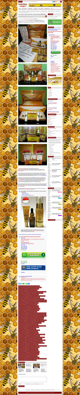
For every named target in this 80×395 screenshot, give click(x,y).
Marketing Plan (47, 8)
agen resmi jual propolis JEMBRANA (23, 294)
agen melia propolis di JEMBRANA (41, 291)
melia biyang (32, 231)
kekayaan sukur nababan (51, 144)
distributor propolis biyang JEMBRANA (24, 310)
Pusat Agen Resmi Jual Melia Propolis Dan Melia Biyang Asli (46, 392)
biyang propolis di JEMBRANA (42, 300)
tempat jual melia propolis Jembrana (23, 354)
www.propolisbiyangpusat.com (23, 169)
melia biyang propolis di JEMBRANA (23, 324)
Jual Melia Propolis (41, 183)
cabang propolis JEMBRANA (22, 304)
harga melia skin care (51, 154)
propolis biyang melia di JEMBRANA (23, 340)
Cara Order (35, 8)
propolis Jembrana (21, 341)
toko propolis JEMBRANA (32, 360)
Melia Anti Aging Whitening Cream (27, 195)
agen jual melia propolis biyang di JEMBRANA (25, 287)
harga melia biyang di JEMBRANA (32, 311)
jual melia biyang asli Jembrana (32, 314)
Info (52, 8)
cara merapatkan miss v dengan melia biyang (54, 152)
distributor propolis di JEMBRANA (34, 310)
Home (20, 8)
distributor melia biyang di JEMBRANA (24, 307)
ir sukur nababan (50, 148)
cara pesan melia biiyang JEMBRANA (32, 304)
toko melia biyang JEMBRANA (23, 358)
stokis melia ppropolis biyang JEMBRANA (33, 347)
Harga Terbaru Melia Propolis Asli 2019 (56, 159)
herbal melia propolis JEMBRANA (23, 314)
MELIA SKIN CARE (25, 191)
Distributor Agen (33, 183)
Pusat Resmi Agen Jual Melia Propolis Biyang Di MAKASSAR (56, 207)
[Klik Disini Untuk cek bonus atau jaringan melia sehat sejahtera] (55, 81)
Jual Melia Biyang (39, 179)
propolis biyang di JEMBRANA (30, 338)
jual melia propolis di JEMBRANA (23, 317)
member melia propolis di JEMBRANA (34, 327)
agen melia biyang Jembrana (32, 291)
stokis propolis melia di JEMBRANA (33, 350)
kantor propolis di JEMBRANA (23, 321)
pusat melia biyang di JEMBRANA (33, 344)
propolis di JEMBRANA (42, 340)
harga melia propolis (51, 145)
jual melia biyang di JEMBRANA (42, 314)
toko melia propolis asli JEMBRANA (32, 358)
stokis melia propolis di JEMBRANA (23, 348)
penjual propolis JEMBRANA (41, 334)
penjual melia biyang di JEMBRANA (23, 331)
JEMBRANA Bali (34, 177)
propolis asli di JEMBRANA (40, 337)
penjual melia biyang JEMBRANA (33, 331)
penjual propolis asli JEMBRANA (23, 334)
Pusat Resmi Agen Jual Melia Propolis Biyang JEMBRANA (32, 14)
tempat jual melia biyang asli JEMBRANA (33, 351)
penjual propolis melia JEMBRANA (23, 337)
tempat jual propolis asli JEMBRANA (34, 354)
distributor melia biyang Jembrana (34, 307)
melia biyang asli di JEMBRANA (40, 321)
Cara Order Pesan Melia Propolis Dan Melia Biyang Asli (43, 370)
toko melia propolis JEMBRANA (42, 358)
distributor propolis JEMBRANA (23, 311)
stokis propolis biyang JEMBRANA (23, 350)
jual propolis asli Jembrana (40, 317)
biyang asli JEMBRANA (22, 300)
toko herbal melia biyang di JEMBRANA (24, 357)
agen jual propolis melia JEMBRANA (32, 290)
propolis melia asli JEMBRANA (38, 341)
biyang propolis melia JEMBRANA (41, 301)
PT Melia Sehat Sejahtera (24, 185)
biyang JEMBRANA (34, 300)
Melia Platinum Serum (25, 194)
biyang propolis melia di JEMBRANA (31, 301)
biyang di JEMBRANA (28, 300)
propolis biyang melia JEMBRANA (33, 340)
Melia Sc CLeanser (25, 193)
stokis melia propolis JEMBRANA (33, 348)
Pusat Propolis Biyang (33, 392)
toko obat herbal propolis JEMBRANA (24, 360)
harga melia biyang (50, 151)
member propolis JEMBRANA (32, 328)
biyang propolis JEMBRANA (22, 301)
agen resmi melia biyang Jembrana (33, 294)
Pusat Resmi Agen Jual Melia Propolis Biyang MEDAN (36, 370)
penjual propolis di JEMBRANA (32, 334)
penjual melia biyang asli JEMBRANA (34, 330)
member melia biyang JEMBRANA (23, 327)
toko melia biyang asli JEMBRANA (34, 357)
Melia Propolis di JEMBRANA (37, 20)
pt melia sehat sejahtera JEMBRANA (23, 344)
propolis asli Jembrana (22, 338)
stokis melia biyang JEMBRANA (23, 347)
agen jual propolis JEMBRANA (23, 290)
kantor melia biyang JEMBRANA (42, 320)
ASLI (35, 229)
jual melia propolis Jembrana (32, 317)
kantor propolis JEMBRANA (31, 321)
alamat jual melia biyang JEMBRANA (35, 297)
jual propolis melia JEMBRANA (23, 320)
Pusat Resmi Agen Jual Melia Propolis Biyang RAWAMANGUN (28, 370)
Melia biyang (32, 170)
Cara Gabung (41, 8)
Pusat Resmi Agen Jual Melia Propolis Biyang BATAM (56, 214)
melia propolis (25, 231)
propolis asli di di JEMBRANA (32, 337)
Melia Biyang (30, 8)
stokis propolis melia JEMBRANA (23, 351)
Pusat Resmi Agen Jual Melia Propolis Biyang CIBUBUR (21, 370)
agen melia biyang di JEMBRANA (23, 291)
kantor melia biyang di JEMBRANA (32, 320)
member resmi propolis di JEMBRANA (24, 330)
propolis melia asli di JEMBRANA (28, 341)
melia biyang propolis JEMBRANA (33, 324)
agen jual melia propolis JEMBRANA (36, 287)
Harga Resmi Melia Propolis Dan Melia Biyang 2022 (56, 202)
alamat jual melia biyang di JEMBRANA (24, 297)
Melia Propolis (24, 8)
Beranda (49, 96)
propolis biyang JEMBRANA (38, 338)
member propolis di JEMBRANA (23, 328)
